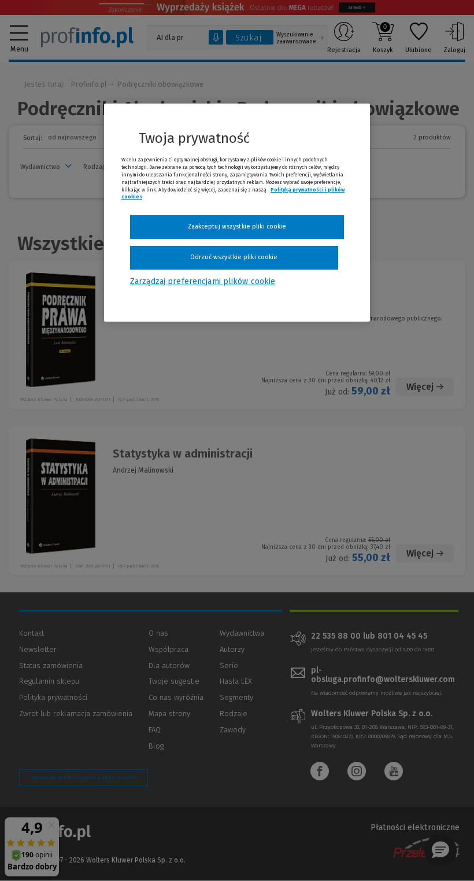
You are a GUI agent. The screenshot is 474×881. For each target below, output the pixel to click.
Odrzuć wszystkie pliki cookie (233, 257)
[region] (237, 213)
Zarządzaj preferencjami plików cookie (202, 281)
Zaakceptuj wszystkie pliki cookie (237, 226)
